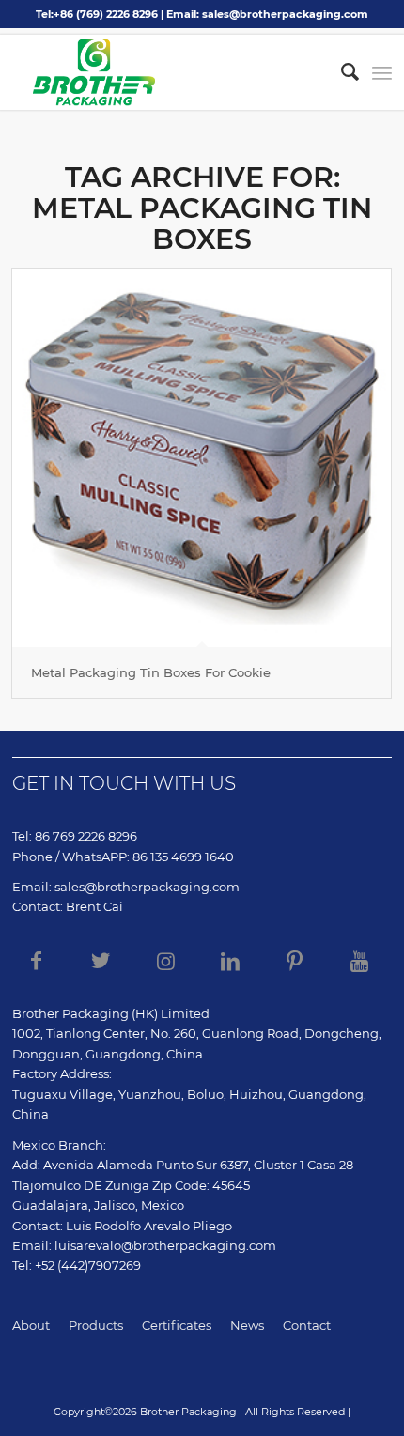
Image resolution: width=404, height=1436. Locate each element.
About (31, 1325)
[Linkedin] (230, 961)
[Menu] (382, 72)
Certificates (176, 1325)
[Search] (340, 72)
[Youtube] (360, 961)
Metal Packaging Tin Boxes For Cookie (151, 672)
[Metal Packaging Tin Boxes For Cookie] (201, 458)
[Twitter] (100, 961)
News (247, 1325)
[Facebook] (36, 961)
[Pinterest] (295, 961)
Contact (307, 1325)
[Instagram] (165, 961)
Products (96, 1325)
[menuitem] (340, 72)
